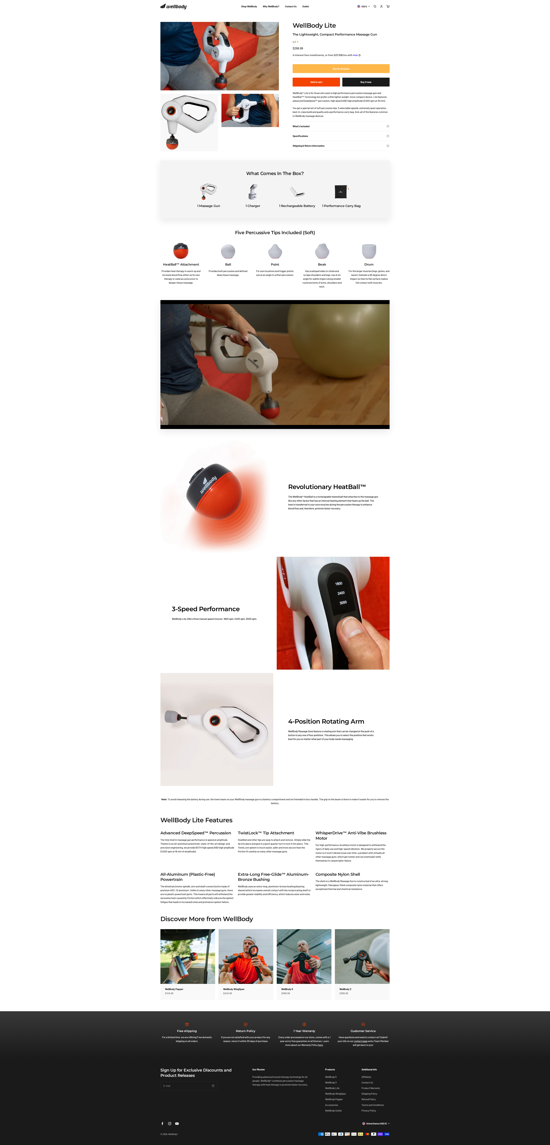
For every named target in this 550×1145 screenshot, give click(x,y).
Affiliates (366, 1076)
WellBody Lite (332, 1088)
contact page (361, 1041)
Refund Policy (369, 1099)
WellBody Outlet (333, 1110)
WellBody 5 (287, 989)
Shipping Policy (369, 1093)
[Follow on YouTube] (177, 1124)
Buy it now (366, 81)
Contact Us (291, 6)
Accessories (331, 1104)
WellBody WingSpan (233, 989)
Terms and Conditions (373, 1104)
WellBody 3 (345, 989)
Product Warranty (371, 1088)
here (320, 1044)
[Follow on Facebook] (162, 1124)
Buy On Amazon (341, 68)
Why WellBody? (271, 6)
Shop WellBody (249, 6)
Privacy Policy (369, 1110)
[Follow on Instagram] (170, 1124)
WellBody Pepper (174, 989)
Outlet (305, 6)
